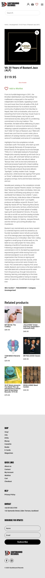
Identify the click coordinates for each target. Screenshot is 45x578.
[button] (37, 32)
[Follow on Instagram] (12, 561)
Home (6, 24)
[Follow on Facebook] (7, 561)
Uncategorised (13, 24)
